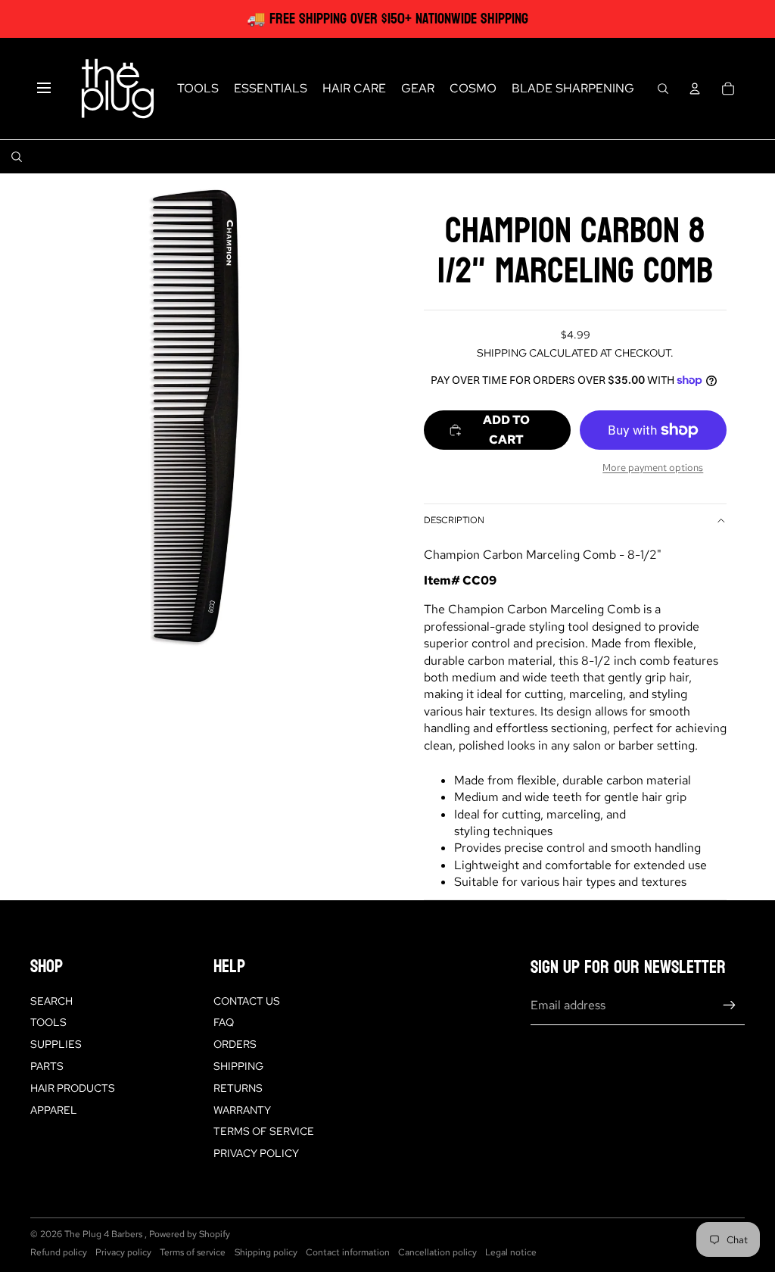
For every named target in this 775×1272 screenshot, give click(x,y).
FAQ (223, 1022)
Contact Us (246, 1001)
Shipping (238, 1066)
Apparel (53, 1110)
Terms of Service (263, 1131)
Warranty (242, 1110)
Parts (47, 1066)
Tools (48, 1022)
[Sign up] (729, 1005)
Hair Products (72, 1088)
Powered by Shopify (189, 1234)
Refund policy (58, 1252)
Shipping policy (266, 1252)
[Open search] (663, 88)
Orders (235, 1044)
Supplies (56, 1044)
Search (51, 1001)
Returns (238, 1088)
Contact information (348, 1252)
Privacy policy (123, 1252)
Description (454, 520)
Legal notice (511, 1252)
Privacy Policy (256, 1153)
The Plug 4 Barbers (104, 1234)
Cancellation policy (437, 1252)
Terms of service (193, 1252)
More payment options (652, 467)
